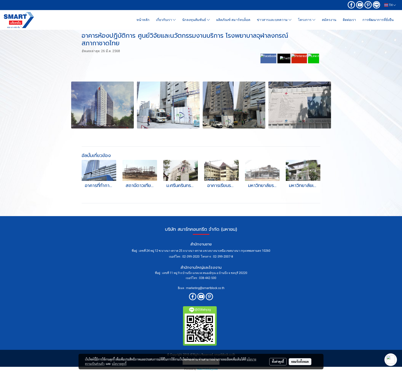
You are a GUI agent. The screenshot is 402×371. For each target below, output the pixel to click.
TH (390, 5)
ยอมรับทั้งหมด (300, 361)
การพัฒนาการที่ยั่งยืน (378, 20)
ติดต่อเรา (349, 20)
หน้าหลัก (143, 20)
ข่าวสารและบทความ (273, 20)
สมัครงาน (329, 20)
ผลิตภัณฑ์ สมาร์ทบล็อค (233, 20)
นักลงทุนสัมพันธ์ (194, 20)
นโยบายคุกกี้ (119, 364)
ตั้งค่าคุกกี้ (278, 361)
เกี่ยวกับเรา (164, 20)
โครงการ (305, 20)
